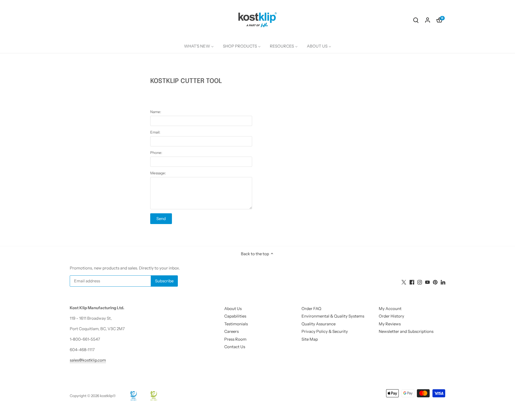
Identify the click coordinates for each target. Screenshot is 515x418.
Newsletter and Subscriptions (406, 331)
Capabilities (235, 316)
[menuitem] (198, 46)
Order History (391, 316)
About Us (233, 308)
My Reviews (390, 323)
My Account (390, 308)
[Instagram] (419, 281)
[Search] (416, 19)
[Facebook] (412, 281)
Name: (155, 112)
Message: (158, 173)
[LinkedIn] (443, 281)
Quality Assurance (318, 323)
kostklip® (108, 396)
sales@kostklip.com (88, 360)
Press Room (235, 339)
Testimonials (236, 323)
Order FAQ (311, 308)
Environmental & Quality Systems (332, 316)
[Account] (427, 19)
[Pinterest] (435, 281)
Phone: (156, 152)
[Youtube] (427, 281)
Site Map (309, 339)
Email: (155, 132)
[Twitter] (404, 281)
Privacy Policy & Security (324, 331)
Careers (231, 331)
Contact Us (234, 346)
